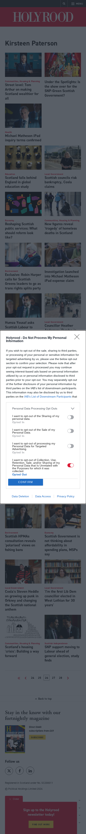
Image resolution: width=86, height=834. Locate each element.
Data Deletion (20, 496)
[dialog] (43, 417)
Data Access (43, 496)
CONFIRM (25, 482)
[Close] (78, 338)
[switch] (70, 417)
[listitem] (43, 408)
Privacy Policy (65, 496)
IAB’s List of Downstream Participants (47, 396)
